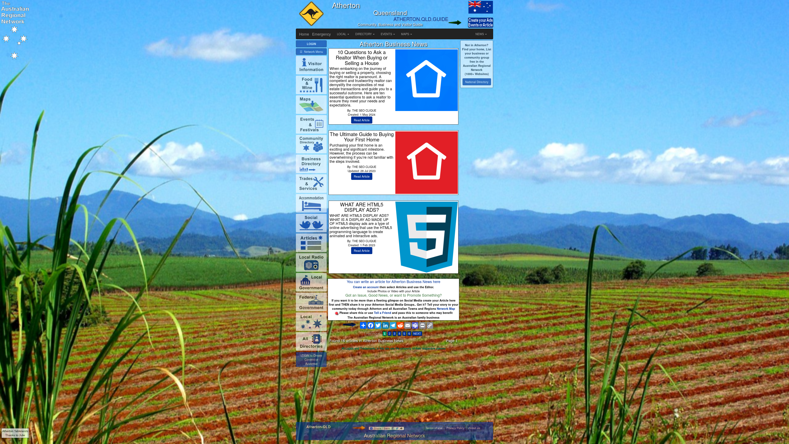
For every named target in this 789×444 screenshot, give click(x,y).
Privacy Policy (455, 428)
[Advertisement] (393, 384)
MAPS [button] (405, 34)
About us (474, 428)
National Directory (476, 82)
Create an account (366, 287)
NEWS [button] (480, 34)
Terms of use (434, 428)
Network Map (446, 308)
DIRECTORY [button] (364, 34)
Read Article (362, 120)
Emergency (321, 34)
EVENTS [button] (387, 34)
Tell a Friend (382, 313)
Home (304, 34)
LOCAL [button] (342, 34)
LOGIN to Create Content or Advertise (311, 359)
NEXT (417, 333)
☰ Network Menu (311, 52)
